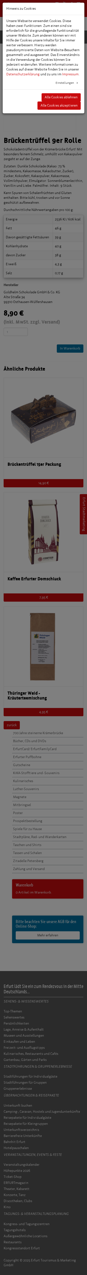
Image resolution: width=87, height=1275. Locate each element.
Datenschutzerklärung (23, 74)
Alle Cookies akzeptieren (59, 105)
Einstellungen (65, 83)
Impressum (70, 74)
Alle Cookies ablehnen (61, 97)
